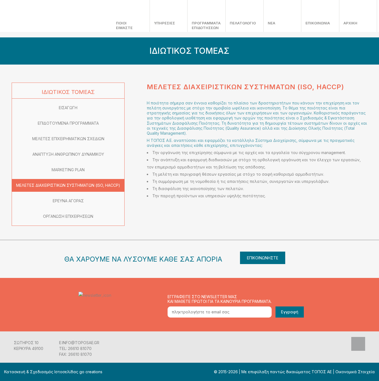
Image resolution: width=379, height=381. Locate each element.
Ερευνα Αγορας (68, 200)
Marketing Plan (68, 169)
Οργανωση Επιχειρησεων (68, 216)
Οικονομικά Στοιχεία (355, 371)
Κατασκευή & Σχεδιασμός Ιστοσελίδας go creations (53, 371)
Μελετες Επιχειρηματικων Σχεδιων (68, 138)
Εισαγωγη (68, 107)
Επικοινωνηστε (262, 257)
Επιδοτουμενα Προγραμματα (68, 123)
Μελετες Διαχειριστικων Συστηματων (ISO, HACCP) (68, 185)
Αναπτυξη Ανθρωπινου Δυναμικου (68, 154)
